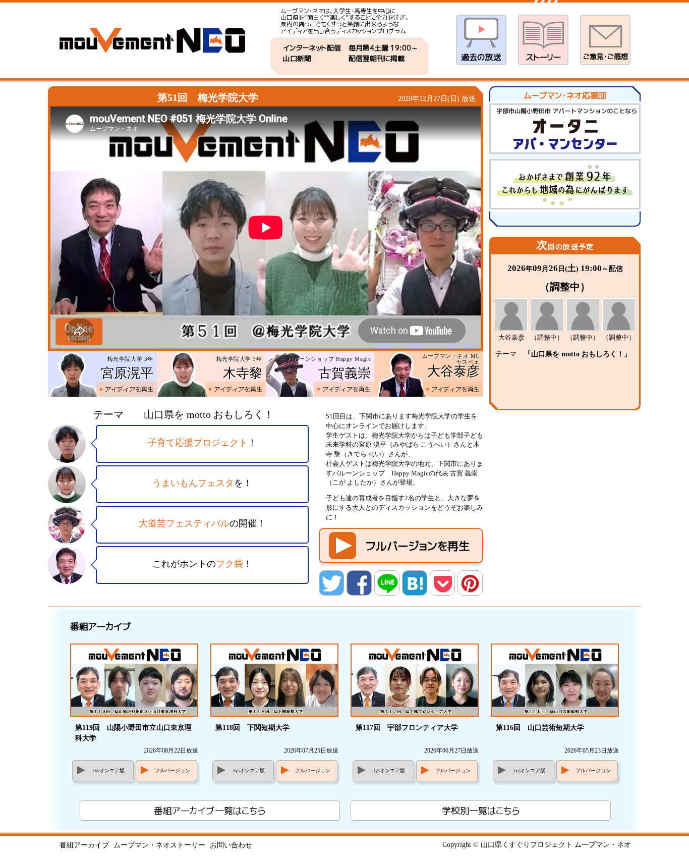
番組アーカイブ (84, 845)
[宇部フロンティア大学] (415, 681)
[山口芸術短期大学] (555, 681)
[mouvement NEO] (152, 40)
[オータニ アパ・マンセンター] (566, 130)
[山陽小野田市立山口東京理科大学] (134, 681)
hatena (415, 583)
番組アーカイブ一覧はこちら (209, 811)
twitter (331, 583)
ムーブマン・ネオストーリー (159, 845)
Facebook (359, 583)
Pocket (442, 583)
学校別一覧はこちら (481, 811)
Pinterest (470, 583)
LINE (387, 583)
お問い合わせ (231, 845)
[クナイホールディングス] (566, 186)
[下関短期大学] (274, 681)
